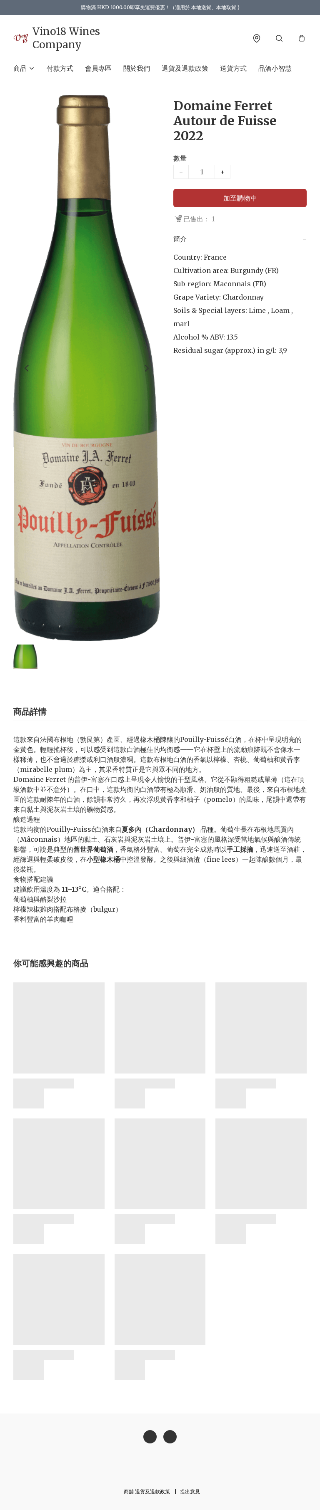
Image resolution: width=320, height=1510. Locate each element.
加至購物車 (240, 198)
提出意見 (190, 1491)
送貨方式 (233, 68)
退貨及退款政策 (185, 68)
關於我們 (136, 68)
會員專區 (98, 68)
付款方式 (60, 68)
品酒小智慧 (275, 68)
